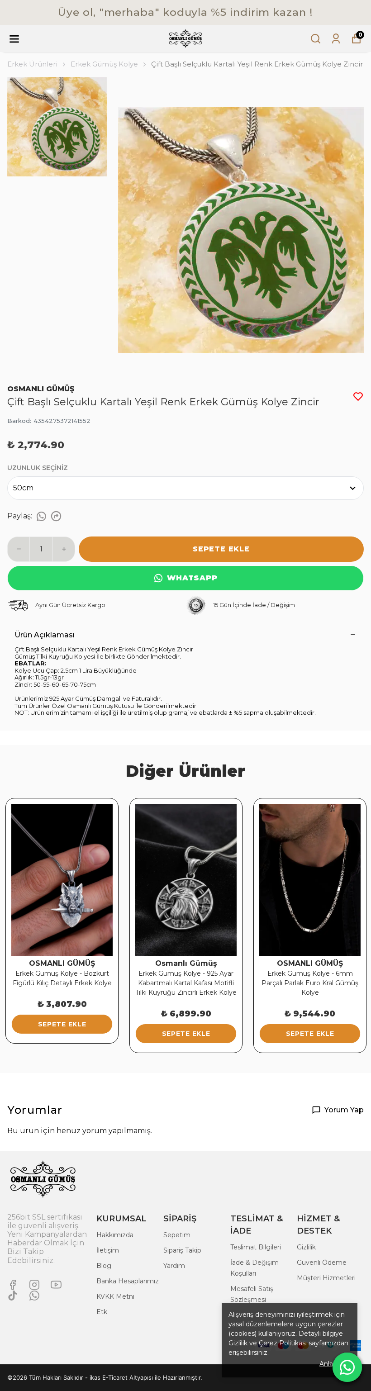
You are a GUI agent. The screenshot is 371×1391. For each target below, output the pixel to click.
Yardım (174, 1266)
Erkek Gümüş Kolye (104, 64)
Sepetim (176, 1235)
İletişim (107, 1250)
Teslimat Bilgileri (255, 1247)
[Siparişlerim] (336, 38)
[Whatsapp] (34, 1295)
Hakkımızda (114, 1235)
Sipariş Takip (182, 1250)
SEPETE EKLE (221, 549)
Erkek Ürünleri (32, 64)
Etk (101, 1312)
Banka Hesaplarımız (127, 1281)
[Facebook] (12, 1284)
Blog (103, 1266)
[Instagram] (34, 1284)
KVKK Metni (115, 1296)
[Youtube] (56, 1284)
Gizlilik (306, 1247)
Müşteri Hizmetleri (326, 1278)
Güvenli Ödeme (322, 1262)
